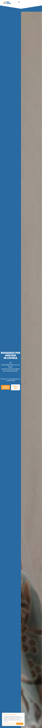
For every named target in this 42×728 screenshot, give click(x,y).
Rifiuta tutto (13, 723)
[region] (13, 719)
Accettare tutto (19, 723)
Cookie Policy (5, 721)
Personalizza (7, 723)
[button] (19, 2)
